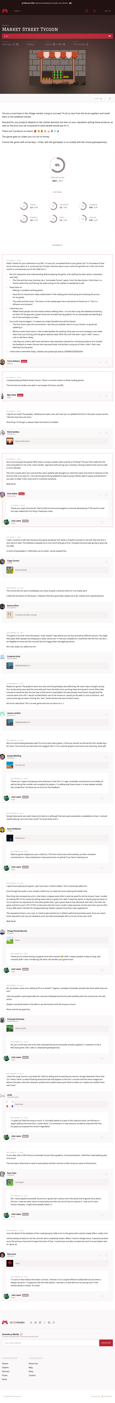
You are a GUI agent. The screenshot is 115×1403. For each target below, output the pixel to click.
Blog (31, 1367)
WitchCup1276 (20, 1028)
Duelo (17, 940)
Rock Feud (19, 1104)
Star (97, 99)
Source (49, 44)
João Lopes (7, 44)
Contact (32, 1375)
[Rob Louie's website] (107, 1255)
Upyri (17, 1263)
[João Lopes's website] (102, 522)
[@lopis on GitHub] (17, 44)
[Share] (109, 98)
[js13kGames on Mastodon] (40, 1322)
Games (5, 25)
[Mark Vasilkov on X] (101, 433)
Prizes (4, 1375)
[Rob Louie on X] (101, 1255)
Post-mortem (79, 44)
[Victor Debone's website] (107, 362)
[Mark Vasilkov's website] (107, 433)
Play (6, 36)
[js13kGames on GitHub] (53, 1322)
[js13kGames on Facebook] (49, 1322)
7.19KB (59, 44)
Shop (31, 1371)
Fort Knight (19, 1182)
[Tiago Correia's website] (107, 562)
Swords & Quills (21, 570)
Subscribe (106, 1343)
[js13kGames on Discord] (35, 1322)
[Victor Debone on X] (101, 362)
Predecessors (20, 838)
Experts (5, 1367)
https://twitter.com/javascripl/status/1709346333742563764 (57, 351)
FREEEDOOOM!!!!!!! (22, 666)
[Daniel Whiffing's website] (107, 757)
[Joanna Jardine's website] (107, 714)
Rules (4, 1379)
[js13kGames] (5, 11)
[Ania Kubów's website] (107, 495)
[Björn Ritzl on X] (101, 396)
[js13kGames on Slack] (31, 1322)
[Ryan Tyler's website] (107, 1174)
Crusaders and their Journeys (26, 615)
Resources (33, 1363)
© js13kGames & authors (12, 1396)
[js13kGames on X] (44, 1322)
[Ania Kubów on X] (101, 495)
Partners (6, 1371)
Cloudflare (107, 1396)
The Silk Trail (20, 765)
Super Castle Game (22, 441)
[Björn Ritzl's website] (107, 396)
